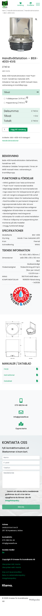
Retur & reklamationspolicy (13, 575)
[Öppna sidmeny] (38, 4)
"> (27, 97)
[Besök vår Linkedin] (3, 553)
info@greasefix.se (9, 543)
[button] (36, 19)
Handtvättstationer (15, 11)
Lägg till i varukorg (18, 129)
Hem (4, 11)
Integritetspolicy (12, 500)
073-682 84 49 (8, 540)
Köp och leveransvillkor (12, 572)
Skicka (21, 507)
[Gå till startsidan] (5, 4)
